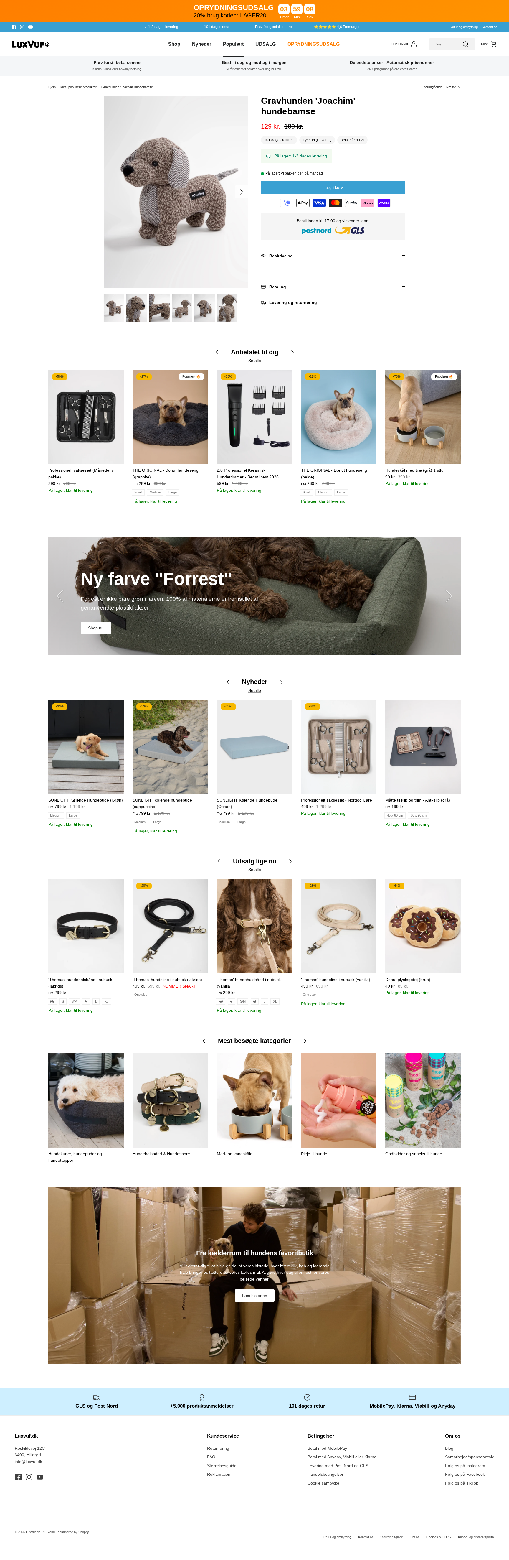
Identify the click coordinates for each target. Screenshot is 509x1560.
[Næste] (241, 191)
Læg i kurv (333, 187)
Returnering (218, 1448)
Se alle (254, 360)
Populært (233, 44)
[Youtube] (30, 27)
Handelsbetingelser (325, 1474)
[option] (176, 192)
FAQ (211, 1456)
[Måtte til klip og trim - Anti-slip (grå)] (423, 747)
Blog (449, 1448)
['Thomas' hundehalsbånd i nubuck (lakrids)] (86, 926)
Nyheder (201, 44)
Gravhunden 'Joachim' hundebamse (127, 87)
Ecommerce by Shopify (72, 1532)
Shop (174, 44)
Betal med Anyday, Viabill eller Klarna (342, 1456)
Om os (414, 1537)
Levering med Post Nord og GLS (338, 1465)
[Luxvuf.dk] (31, 44)
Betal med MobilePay (327, 1448)
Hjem (52, 87)
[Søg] (465, 44)
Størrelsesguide (222, 1465)
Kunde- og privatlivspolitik (476, 1537)
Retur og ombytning (464, 27)
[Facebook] (14, 27)
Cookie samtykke (323, 1483)
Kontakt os (489, 27)
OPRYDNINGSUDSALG (313, 44)
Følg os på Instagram (465, 1465)
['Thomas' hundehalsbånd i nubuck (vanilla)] (254, 926)
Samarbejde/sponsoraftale (469, 1456)
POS (45, 1532)
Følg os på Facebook (465, 1474)
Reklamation (218, 1474)
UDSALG (265, 44)
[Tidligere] (60, 596)
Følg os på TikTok (461, 1483)
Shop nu (96, 628)
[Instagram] (22, 27)
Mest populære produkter (78, 87)
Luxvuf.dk (33, 1532)
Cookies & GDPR (438, 1537)
